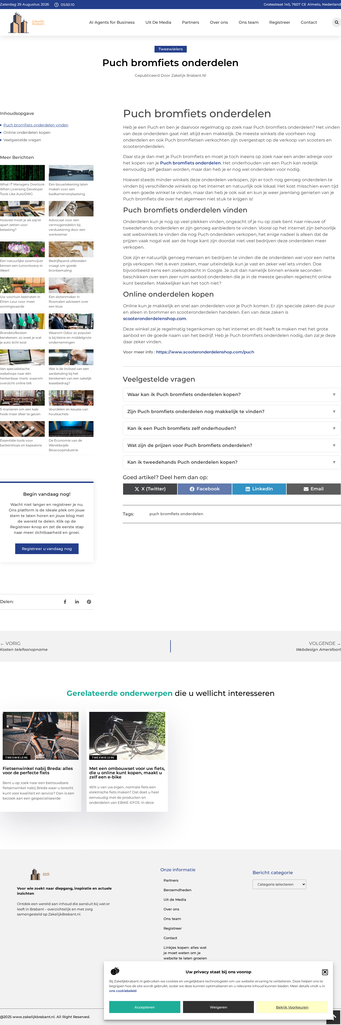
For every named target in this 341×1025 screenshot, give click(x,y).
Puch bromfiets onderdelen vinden (35, 125)
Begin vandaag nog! (47, 494)
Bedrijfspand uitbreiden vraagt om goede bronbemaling (67, 265)
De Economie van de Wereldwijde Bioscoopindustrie (65, 445)
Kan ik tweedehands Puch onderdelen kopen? (231, 462)
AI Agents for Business (112, 22)
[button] (325, 972)
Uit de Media (175, 899)
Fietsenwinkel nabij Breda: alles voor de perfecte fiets (38, 770)
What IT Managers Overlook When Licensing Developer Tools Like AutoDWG (22, 189)
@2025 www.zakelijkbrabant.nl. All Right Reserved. (45, 1017)
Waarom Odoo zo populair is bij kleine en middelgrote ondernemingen (70, 337)
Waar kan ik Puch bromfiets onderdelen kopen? (231, 394)
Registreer (279, 22)
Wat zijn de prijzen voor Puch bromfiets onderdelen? (231, 445)
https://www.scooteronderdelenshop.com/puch (205, 351)
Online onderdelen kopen (26, 132)
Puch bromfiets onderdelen (190, 163)
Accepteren (145, 1007)
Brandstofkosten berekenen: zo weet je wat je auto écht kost (21, 337)
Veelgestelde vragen (22, 140)
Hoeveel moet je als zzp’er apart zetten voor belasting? (20, 225)
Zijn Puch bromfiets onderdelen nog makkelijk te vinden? (231, 411)
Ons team (249, 22)
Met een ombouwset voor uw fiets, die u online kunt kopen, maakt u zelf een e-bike (127, 773)
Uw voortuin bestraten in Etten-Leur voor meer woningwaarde (20, 301)
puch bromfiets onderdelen (176, 513)
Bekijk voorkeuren (292, 1007)
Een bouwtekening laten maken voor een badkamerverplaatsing (68, 189)
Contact (309, 22)
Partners (190, 22)
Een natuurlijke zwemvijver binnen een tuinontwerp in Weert (21, 265)
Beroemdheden (178, 890)
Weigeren (218, 1007)
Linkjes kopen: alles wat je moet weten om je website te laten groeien (185, 952)
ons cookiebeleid (122, 991)
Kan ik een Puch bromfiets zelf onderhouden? (231, 428)
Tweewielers (171, 49)
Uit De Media (158, 22)
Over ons (219, 22)
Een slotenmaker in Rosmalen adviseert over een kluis (68, 301)
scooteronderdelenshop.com (154, 318)
